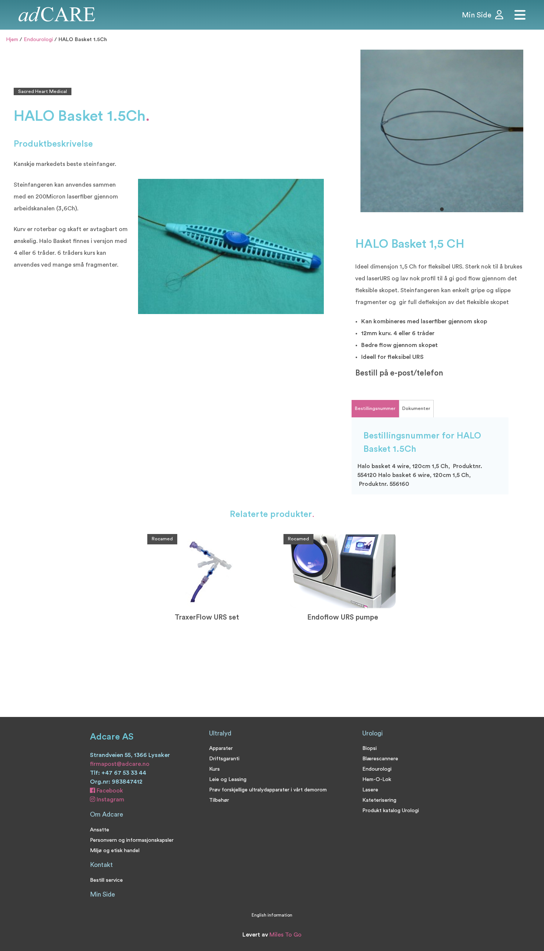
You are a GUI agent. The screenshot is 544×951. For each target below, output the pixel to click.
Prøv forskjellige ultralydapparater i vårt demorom (268, 789)
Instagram (109, 799)
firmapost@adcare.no (120, 764)
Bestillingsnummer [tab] (375, 408)
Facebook (109, 791)
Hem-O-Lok (376, 779)
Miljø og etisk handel (115, 850)
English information (272, 915)
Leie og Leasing (227, 779)
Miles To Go (285, 935)
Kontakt (101, 865)
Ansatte (99, 829)
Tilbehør (219, 800)
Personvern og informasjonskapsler (132, 840)
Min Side (102, 894)
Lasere (370, 789)
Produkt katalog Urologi (390, 810)
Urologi (372, 733)
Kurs (214, 769)
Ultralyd (220, 733)
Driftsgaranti (224, 758)
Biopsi (369, 748)
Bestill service (106, 880)
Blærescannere (380, 758)
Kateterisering (379, 800)
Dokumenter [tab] (416, 408)
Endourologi (38, 39)
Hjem (12, 39)
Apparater (221, 748)
